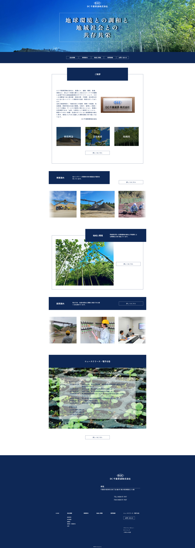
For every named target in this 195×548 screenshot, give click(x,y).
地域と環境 (97, 57)
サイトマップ (126, 530)
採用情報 (110, 57)
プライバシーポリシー (128, 528)
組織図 (68, 521)
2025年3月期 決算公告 (77, 412)
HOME (57, 513)
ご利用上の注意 (127, 532)
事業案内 (85, 57)
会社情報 (72, 57)
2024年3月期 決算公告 (77, 414)
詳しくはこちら (97, 153)
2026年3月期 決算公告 (77, 410)
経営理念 (69, 517)
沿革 (68, 526)
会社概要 (69, 519)
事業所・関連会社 (71, 524)
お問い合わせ (123, 57)
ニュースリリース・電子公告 (131, 513)
